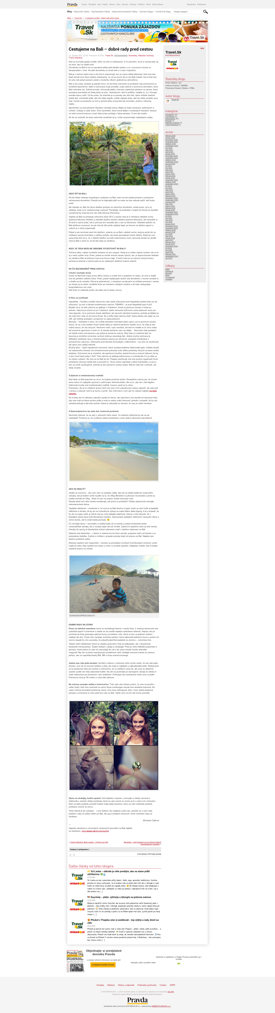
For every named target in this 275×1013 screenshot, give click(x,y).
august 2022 (170, 202)
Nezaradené (170, 119)
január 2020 (170, 224)
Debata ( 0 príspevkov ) (79, 849)
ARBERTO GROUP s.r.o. (161, 1006)
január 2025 (170, 154)
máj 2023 (169, 190)
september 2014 (171, 256)
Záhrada (133, 4)
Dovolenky (133, 56)
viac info (170, 992)
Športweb (92, 4)
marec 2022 (170, 206)
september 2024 (171, 162)
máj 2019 (169, 236)
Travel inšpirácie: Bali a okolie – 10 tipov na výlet (89, 842)
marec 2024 (170, 174)
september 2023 (171, 184)
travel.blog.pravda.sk (172, 55)
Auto (99, 4)
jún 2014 (168, 258)
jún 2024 (168, 168)
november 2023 (171, 180)
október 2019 (170, 230)
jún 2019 (168, 234)
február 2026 (170, 136)
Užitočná (141, 4)
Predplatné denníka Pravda (103, 965)
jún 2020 (168, 222)
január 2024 (170, 178)
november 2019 (171, 228)
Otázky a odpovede (126, 985)
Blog (69, 11)
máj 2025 (169, 150)
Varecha (125, 4)
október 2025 (170, 144)
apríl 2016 (169, 252)
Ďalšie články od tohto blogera (91, 866)
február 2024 (170, 176)
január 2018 (170, 238)
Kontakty (100, 985)
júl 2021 (168, 216)
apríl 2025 (169, 152)
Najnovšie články (81, 11)
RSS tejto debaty (154, 854)
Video (148, 4)
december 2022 (171, 198)
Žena (118, 4)
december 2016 (171, 246)
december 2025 (171, 140)
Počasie (168, 121)
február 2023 (170, 196)
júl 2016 (168, 248)
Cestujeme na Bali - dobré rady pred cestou (102, 18)
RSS (202, 48)
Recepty (168, 273)
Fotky (167, 269)
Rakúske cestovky (146, 56)
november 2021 (171, 212)
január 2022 (170, 210)
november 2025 (171, 142)
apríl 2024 (169, 172)
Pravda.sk (169, 271)
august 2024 (170, 164)
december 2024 (171, 156)
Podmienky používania (147, 985)
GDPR (172, 985)
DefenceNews (157, 4)
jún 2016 (168, 250)
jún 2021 (168, 218)
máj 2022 (169, 204)
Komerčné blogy (163, 11)
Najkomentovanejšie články (125, 11)
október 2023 (170, 182)
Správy (84, 4)
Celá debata (142, 854)
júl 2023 (168, 186)
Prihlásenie (201, 4)
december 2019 (171, 226)
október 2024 (170, 160)
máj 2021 (169, 220)
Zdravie (112, 4)
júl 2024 (168, 166)
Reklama (111, 985)
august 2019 (170, 232)
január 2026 (170, 138)
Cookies (163, 985)
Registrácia (191, 4)
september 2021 (171, 214)
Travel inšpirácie (75, 58)
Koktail (105, 4)
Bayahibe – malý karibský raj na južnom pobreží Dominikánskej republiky (142, 843)
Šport (167, 275)
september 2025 (171, 146)
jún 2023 (168, 188)
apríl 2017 (169, 240)
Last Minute (169, 117)
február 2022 (170, 208)
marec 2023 (170, 194)
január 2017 (170, 244)
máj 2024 (169, 170)
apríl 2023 (169, 192)
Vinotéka (168, 279)
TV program (170, 277)
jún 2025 (168, 148)
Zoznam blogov (146, 11)
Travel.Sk (78, 18)
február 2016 (170, 254)
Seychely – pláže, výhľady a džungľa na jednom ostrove (120, 897)
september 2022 (171, 200)
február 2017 (170, 242)
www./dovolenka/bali (95, 831)
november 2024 (171, 158)
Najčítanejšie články (100, 11)
